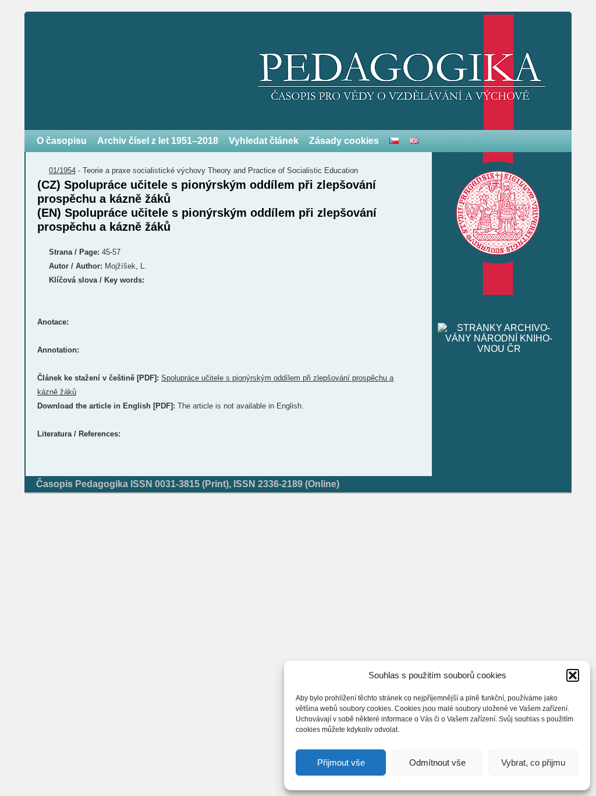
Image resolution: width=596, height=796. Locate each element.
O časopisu (62, 141)
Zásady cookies (344, 141)
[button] (573, 675)
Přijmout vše (341, 762)
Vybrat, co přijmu (533, 762)
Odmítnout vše (437, 762)
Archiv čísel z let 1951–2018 (157, 141)
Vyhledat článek (264, 141)
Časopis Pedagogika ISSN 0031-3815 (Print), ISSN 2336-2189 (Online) (187, 484)
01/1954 (62, 170)
